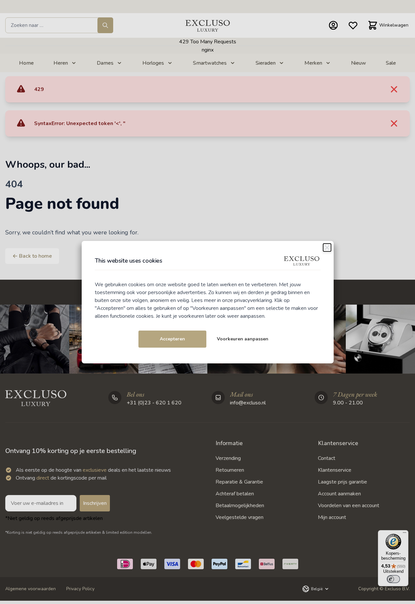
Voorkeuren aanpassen (242, 339)
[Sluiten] (327, 247)
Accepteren (172, 339)
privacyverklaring (253, 300)
